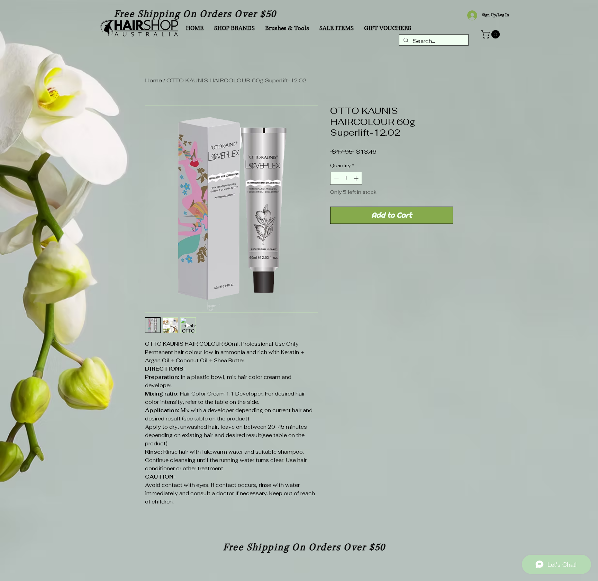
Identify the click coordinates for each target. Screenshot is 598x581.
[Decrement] (335, 178)
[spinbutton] (346, 178)
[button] (491, 34)
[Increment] (356, 178)
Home (153, 80)
